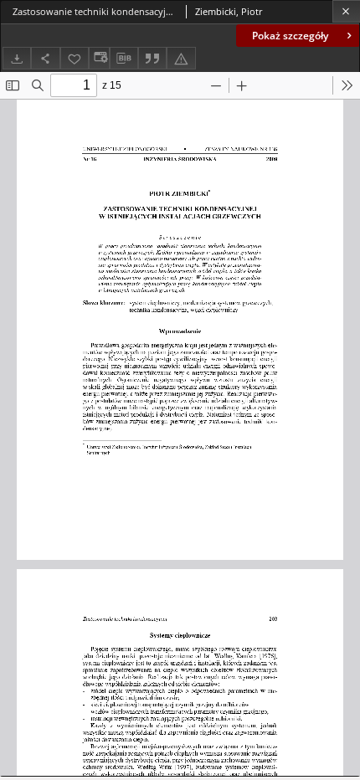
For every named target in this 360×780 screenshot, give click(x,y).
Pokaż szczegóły (290, 35)
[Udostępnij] (45, 58)
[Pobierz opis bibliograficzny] (124, 58)
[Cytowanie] (152, 58)
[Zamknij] (346, 11)
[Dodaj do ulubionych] (74, 58)
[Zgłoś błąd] (181, 58)
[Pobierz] (17, 58)
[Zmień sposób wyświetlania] (99, 58)
